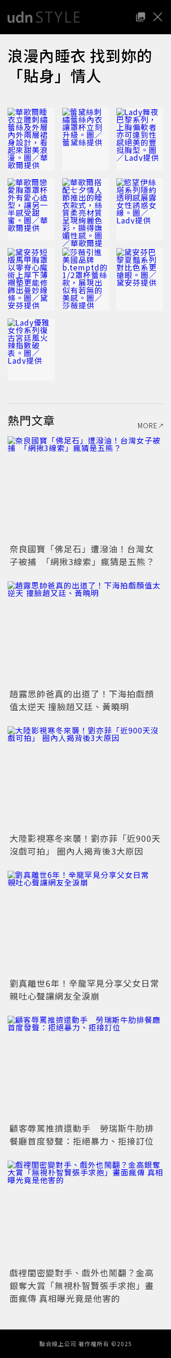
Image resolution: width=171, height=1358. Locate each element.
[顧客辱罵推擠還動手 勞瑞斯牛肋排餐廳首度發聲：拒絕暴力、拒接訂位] (85, 1068)
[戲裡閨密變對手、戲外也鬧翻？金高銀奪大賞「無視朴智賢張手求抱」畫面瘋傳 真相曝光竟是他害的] (85, 1213)
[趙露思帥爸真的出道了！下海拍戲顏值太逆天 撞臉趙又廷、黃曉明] (85, 633)
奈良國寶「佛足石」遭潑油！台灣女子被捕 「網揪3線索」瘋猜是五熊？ (82, 555)
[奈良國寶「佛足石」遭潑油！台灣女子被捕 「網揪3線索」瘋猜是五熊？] (85, 488)
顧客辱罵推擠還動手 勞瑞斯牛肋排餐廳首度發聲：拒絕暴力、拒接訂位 (82, 1134)
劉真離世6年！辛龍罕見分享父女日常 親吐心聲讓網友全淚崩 (89, 989)
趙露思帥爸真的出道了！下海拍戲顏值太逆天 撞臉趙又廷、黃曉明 (82, 700)
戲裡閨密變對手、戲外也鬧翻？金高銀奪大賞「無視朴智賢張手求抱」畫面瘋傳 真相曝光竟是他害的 (82, 1285)
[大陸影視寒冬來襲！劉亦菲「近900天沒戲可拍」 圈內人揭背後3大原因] (85, 778)
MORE (148, 425)
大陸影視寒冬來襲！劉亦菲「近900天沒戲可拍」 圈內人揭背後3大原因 (85, 844)
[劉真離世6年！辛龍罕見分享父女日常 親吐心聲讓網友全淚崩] (85, 923)
